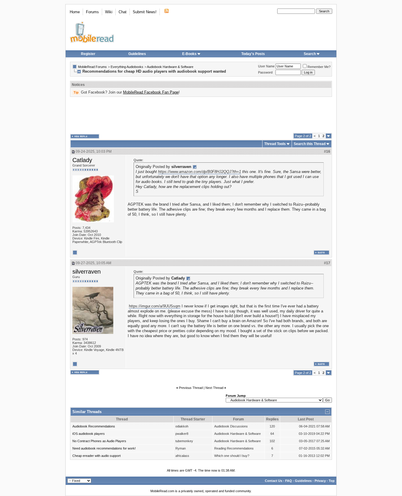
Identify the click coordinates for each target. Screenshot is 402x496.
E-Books (189, 54)
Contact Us (273, 480)
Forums (92, 12)
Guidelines (137, 54)
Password (265, 72)
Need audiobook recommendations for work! (104, 448)
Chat (123, 12)
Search (310, 54)
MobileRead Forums (92, 67)
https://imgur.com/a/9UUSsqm (154, 306)
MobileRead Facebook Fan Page (151, 92)
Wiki (108, 12)
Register (88, 54)
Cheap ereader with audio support (96, 455)
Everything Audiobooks (127, 67)
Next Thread (214, 388)
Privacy (320, 480)
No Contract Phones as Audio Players (99, 441)
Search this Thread (309, 144)
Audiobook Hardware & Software (170, 67)
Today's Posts (253, 54)
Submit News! (145, 12)
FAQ (288, 480)
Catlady (82, 160)
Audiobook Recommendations (93, 426)
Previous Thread (191, 388)
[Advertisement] (201, 115)
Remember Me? (319, 67)
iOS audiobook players (88, 433)
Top (332, 480)
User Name (266, 66)
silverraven (86, 271)
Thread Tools (275, 144)
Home (75, 12)
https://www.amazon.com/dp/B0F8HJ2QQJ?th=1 (199, 171)
